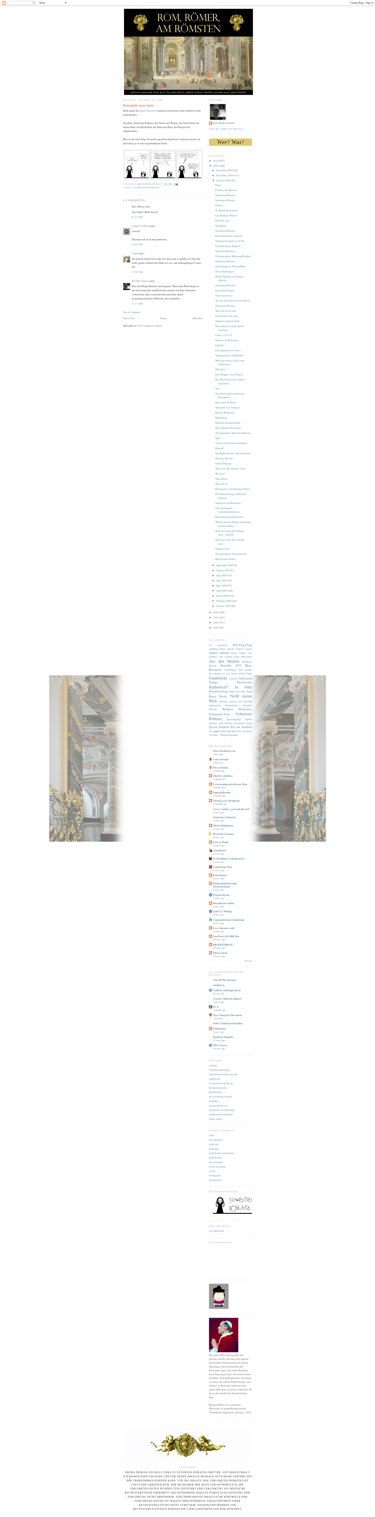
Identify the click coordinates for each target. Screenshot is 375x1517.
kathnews (214, 1148)
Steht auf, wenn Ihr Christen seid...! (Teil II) (230, 533)
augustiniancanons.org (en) (223, 1074)
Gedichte (233, 678)
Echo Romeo (220, 875)
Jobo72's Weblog (222, 911)
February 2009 (224, 601)
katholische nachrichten (221, 1153)
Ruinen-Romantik (224, 412)
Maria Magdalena (223, 825)
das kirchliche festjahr (220, 1096)
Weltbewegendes (229, 735)
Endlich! (219, 345)
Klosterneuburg (218, 691)
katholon (214, 1101)
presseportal (215, 1180)
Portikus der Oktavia (226, 190)
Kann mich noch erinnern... (229, 236)
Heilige (213, 682)
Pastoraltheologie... (225, 290)
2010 (216, 160)
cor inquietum (216, 1230)
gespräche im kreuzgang (222, 1110)
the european (216, 1162)
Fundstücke (218, 678)
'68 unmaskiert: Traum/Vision (230, 554)
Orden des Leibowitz (224, 817)
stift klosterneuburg (219, 1070)
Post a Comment (131, 312)
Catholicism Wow (222, 867)
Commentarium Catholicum (228, 920)
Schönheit (220, 225)
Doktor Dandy (238, 673)
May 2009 (222, 585)
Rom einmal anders (225, 559)
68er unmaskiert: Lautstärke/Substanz (227, 510)
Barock (213, 665)
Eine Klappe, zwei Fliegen (229, 374)
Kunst (212, 696)
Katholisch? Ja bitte (230, 687)
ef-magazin (215, 1175)
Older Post (197, 318)
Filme (249, 673)
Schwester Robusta (146, 187)
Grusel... (219, 205)
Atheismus (246, 656)
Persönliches (231, 705)
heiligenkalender (218, 1087)
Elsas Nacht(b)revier (224, 751)
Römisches (245, 709)
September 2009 (225, 565)
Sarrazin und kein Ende (227, 321)
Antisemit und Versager (227, 407)
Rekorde (213, 709)
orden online (215, 1119)
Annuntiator (220, 850)
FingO (135, 253)
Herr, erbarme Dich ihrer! (228, 428)
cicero (212, 1171)
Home (163, 318)
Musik (223, 696)
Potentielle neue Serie (226, 316)
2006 (216, 622)
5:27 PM (137, 303)
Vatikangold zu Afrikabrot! (229, 355)
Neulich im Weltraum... (227, 340)
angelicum (214, 1078)
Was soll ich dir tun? (226, 311)
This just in (221, 484)
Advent (231, 648)
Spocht (213, 727)
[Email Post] (176, 184)
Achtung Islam (217, 648)
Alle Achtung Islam (229, 656)
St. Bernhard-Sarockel (226, 210)
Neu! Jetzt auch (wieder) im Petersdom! (229, 395)
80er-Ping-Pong (242, 645)
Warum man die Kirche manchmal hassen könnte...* (233, 524)
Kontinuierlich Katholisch (229, 517)
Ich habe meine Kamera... (228, 246)
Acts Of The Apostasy (225, 980)
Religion (228, 709)
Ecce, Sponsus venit (223, 928)
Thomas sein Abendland (226, 800)
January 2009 (223, 606)
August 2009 (223, 570)
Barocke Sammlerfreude (227, 422)
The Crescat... (220, 1045)
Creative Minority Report (227, 998)
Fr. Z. (216, 1007)
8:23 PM (137, 217)
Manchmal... (221, 417)
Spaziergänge (234, 719)
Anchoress (218, 985)
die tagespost (216, 1139)
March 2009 (223, 595)
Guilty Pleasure (223, 463)
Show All (248, 961)
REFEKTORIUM (222, 944)
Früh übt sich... (223, 220)
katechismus (215, 1092)
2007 (216, 617)
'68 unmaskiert (218, 645)
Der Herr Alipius (140, 281)
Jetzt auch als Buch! (225, 402)
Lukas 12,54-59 (223, 335)
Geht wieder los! (223, 295)
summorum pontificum (221, 1114)
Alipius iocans (244, 648)
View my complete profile (226, 129)
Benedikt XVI (231, 665)
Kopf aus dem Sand (240, 691)
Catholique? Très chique (238, 669)
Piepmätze (247, 705)
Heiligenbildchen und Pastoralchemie (225, 884)
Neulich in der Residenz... (228, 503)
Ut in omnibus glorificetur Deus (230, 784)
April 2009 (222, 590)
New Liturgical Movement (227, 1015)
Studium (224, 727)
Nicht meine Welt (230, 698)
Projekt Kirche (221, 895)
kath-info (214, 1144)
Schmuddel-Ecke (219, 714)
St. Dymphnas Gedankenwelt (228, 858)
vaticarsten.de (221, 759)
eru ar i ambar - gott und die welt (231, 809)
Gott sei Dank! (221, 842)
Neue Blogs (221, 478)
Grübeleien (245, 678)
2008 (216, 612)
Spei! (218, 438)
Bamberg (247, 661)
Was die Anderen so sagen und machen (230, 729)
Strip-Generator (148, 110)
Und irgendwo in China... (228, 350)
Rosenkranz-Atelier (224, 903)
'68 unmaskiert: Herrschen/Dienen (233, 433)
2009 (216, 166)
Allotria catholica (223, 775)
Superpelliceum (221, 792)
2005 (216, 627)
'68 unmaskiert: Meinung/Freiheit (233, 256)
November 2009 (225, 175)
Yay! (217, 388)
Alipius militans (219, 653)
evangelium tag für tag (221, 1083)
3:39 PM (137, 272)
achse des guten (217, 1166)
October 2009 (223, 180)
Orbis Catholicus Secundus (227, 1023)
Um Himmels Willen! (226, 215)
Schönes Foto (222, 548)
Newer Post (129, 318)
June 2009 (222, 580)
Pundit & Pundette (223, 1037)
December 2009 (224, 170)
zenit (211, 1135)
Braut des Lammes (223, 834)
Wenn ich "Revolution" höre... (231, 468)
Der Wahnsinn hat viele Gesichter (232, 453)
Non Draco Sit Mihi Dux (226, 936)
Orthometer (219, 1028)
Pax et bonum (220, 767)
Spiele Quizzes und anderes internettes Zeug (230, 721)
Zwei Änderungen (224, 271)
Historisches (244, 682)
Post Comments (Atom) (150, 325)
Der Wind (226, 673)
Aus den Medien (224, 661)
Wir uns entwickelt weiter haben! (232, 300)
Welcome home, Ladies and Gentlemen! (229, 362)
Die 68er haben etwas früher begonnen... (230, 381)
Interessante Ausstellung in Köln (232, 489)
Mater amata (220, 953)
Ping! (218, 185)
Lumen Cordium (140, 226)
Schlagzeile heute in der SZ (229, 241)
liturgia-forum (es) (218, 1105)
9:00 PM (137, 244)
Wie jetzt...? (221, 369)
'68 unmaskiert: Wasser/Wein (230, 266)
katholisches (215, 1157)
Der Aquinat (215, 673)
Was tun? (220, 473)
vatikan (213, 1065)
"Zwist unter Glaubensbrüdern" (231, 443)
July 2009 (221, 575)
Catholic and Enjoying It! (227, 990)
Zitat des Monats (224, 458)
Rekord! (219, 448)
